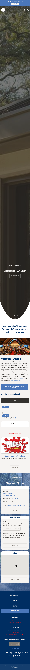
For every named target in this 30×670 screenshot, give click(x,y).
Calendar (15, 467)
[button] (16, 566)
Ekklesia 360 (15, 667)
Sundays (15, 400)
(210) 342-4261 (15, 499)
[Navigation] (24, 10)
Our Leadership (15, 596)
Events (15, 601)
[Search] (28, 10)
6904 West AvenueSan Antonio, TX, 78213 (9, 494)
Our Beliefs (15, 276)
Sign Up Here (15, 644)
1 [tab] (12, 315)
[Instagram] (18, 648)
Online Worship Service (12, 529)
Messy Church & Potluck (15, 456)
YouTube (22, 378)
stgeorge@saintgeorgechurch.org (16, 505)
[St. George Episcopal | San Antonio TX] (3, 10)
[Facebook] (12, 648)
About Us (15, 546)
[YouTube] (15, 648)
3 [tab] (15, 315)
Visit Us (15, 510)
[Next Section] (15, 319)
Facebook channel (15, 380)
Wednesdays (15, 424)
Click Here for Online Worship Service (15, 387)
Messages (15, 606)
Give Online (15, 611)
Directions (15, 579)
